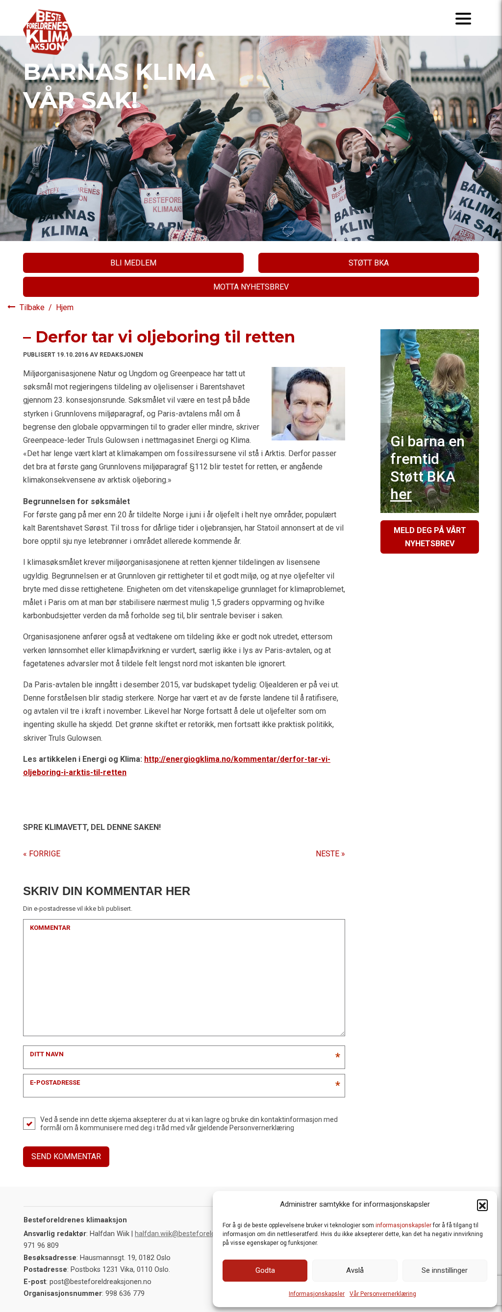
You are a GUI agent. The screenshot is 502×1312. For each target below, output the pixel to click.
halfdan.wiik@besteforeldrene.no (187, 1234)
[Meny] (463, 18)
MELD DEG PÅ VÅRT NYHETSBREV (430, 537)
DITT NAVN (47, 1054)
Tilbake (33, 307)
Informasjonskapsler (317, 1293)
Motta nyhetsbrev (251, 287)
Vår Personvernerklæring (383, 1293)
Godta (265, 1270)
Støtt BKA (369, 262)
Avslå (355, 1270)
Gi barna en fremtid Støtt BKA (427, 468)
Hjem (65, 307)
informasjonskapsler (403, 1225)
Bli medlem (133, 262)
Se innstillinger (445, 1270)
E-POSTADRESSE (55, 1082)
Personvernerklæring (261, 1128)
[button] (482, 1205)
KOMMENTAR (50, 927)
